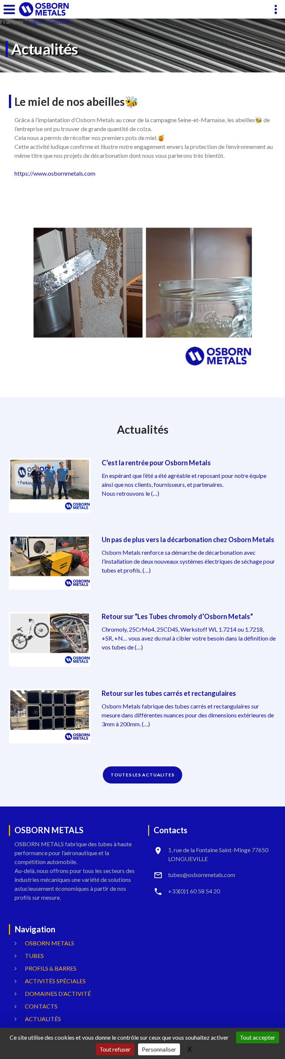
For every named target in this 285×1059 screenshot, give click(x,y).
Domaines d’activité (58, 993)
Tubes (34, 955)
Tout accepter (257, 1037)
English (36, 22)
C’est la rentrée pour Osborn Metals (156, 463)
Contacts (41, 1006)
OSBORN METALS (49, 942)
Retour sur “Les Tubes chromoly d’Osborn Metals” (177, 616)
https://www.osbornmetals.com (54, 173)
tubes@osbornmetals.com (201, 874)
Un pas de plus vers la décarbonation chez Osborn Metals (188, 539)
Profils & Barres (50, 968)
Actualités (43, 1018)
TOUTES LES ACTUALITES (142, 775)
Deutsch (59, 22)
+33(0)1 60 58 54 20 (194, 891)
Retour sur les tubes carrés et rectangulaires (169, 693)
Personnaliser (159, 1049)
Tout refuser (115, 1049)
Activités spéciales (55, 980)
